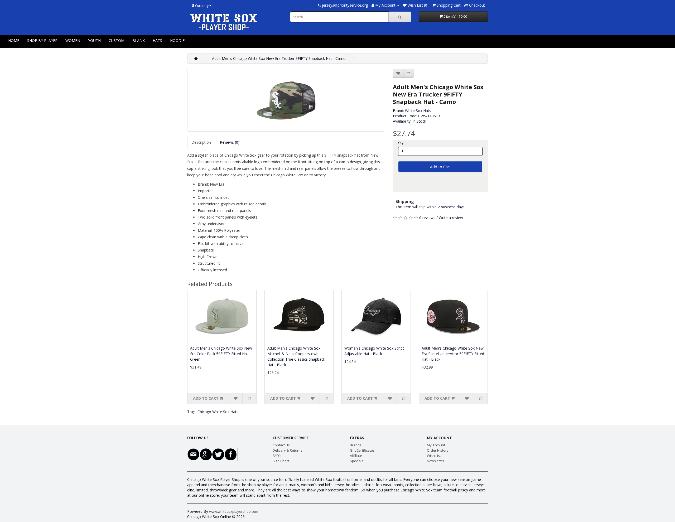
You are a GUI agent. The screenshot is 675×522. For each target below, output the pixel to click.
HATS (157, 40)
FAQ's (277, 455)
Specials (356, 460)
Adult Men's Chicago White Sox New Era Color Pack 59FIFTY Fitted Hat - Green (221, 354)
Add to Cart (440, 166)
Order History (438, 450)
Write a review (451, 217)
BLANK (138, 40)
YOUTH (94, 40)
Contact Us (281, 445)
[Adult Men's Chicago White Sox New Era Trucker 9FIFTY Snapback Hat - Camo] (286, 100)
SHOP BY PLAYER (42, 40)
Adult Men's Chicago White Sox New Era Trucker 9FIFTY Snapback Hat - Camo (279, 58)
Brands (355, 445)
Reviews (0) (229, 142)
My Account (436, 445)
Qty (400, 143)
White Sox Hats (418, 110)
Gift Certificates (362, 450)
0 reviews (427, 217)
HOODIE (177, 40)
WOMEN (72, 40)
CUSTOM (116, 40)
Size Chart (281, 460)
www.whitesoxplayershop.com (233, 511)
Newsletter (435, 460)
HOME (13, 40)
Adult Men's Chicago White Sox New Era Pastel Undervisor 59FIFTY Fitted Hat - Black (453, 354)
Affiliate (356, 455)
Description (201, 142)
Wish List (434, 455)
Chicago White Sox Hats (217, 411)
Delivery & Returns (287, 450)
